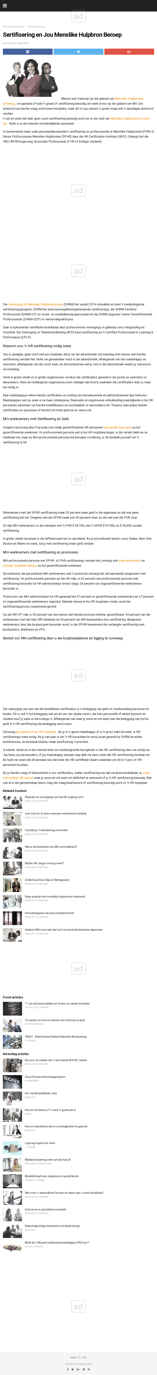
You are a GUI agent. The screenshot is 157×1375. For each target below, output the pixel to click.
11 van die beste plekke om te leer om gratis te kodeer (57, 1003)
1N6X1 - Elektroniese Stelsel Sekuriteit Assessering (56, 1036)
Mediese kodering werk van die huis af (48, 1159)
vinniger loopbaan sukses (20, 565)
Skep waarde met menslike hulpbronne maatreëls (55, 896)
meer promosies (130, 560)
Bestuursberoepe (37, 26)
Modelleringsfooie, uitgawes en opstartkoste (52, 1176)
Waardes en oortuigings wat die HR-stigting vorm (54, 797)
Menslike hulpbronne (14, 26)
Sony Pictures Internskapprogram (45, 1076)
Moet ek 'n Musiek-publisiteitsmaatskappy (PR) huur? (57, 1242)
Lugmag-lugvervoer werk (40, 1143)
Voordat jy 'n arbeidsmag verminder (46, 830)
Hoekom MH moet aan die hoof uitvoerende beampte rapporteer (64, 929)
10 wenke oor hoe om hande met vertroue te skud (55, 1020)
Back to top (79, 1357)
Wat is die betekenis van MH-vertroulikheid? (51, 846)
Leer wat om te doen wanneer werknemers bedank (56, 813)
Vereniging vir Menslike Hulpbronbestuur (35, 304)
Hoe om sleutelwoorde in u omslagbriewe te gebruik (56, 1126)
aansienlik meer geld (118, 427)
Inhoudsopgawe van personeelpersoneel (49, 913)
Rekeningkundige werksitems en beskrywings (52, 1225)
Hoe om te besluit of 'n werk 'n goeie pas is (50, 1109)
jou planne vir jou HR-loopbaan (36, 732)
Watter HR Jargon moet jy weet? (44, 863)
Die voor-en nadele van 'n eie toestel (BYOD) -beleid (56, 1060)
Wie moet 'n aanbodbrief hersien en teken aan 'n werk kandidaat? (64, 1192)
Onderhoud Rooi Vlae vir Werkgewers (47, 879)
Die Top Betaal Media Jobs (41, 1093)
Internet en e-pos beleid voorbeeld (45, 1209)
